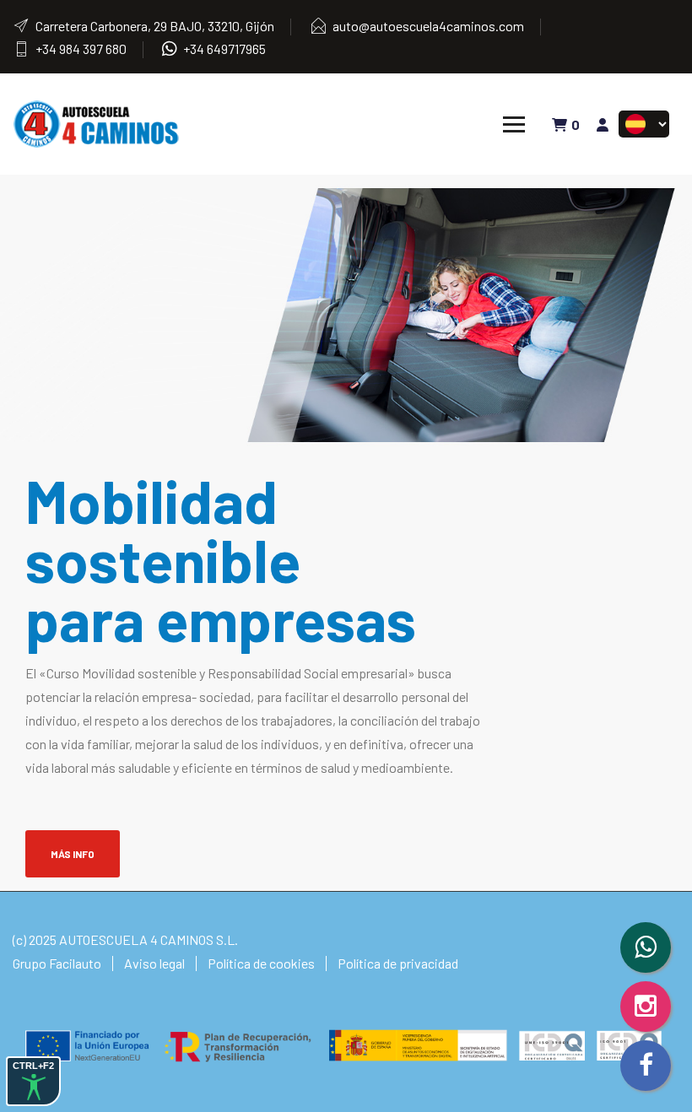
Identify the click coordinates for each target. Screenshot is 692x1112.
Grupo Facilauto (57, 963)
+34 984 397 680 (81, 48)
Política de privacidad (398, 963)
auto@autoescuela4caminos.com (428, 26)
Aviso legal (154, 963)
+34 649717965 (224, 48)
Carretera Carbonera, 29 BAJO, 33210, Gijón (154, 26)
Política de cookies (261, 963)
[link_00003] (97, 122)
